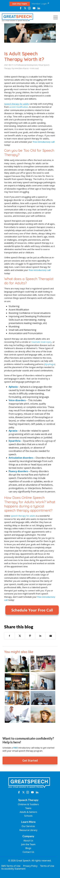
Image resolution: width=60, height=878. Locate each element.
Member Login (39, 3)
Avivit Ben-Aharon (22, 68)
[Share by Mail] (50, 635)
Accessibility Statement (13, 868)
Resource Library (28, 830)
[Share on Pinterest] (30, 635)
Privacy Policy (30, 865)
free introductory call (44, 141)
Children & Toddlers (28, 804)
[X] (25, 8)
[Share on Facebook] (9, 635)
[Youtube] (34, 8)
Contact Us (28, 852)
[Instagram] (29, 8)
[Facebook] (21, 8)
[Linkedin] (39, 8)
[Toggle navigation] (54, 17)
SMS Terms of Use (10, 865)
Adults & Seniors (28, 812)
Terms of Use (47, 865)
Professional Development (26, 65)
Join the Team (19, 4)
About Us (28, 840)
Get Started (30, 760)
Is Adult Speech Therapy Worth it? (24, 56)
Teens (28, 808)
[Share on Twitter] (20, 635)
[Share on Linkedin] (40, 635)
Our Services (28, 826)
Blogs (28, 848)
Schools (28, 815)
